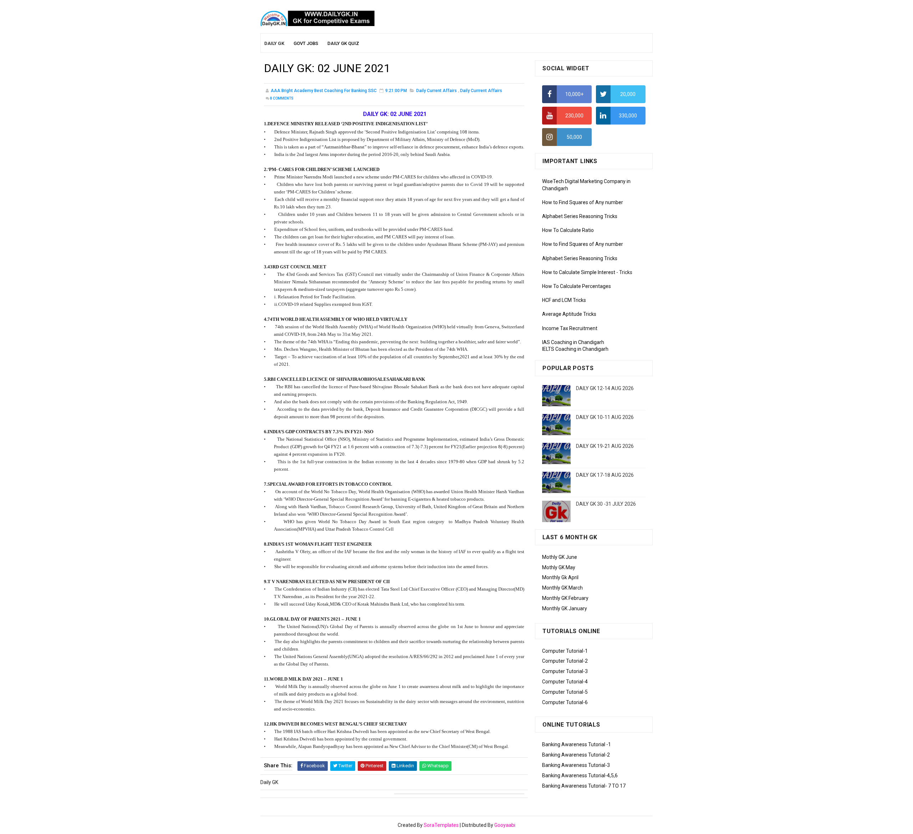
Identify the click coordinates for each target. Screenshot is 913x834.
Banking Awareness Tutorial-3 (576, 765)
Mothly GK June (559, 557)
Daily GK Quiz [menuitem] (343, 43)
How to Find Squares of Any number (582, 202)
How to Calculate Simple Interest (578, 272)
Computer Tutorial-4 (565, 681)
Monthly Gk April (560, 577)
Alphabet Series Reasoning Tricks (579, 216)
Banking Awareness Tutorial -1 (576, 744)
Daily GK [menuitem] (274, 43)
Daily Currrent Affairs (481, 90)
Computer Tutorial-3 (565, 671)
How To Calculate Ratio (568, 230)
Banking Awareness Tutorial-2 (576, 755)
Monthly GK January (564, 608)
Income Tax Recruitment (569, 328)
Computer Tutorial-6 (565, 702)
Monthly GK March (562, 588)
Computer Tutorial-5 (565, 692)
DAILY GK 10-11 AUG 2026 (605, 417)
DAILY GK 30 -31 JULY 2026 (606, 504)
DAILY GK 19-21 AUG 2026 (605, 446)
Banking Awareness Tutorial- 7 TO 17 (584, 786)
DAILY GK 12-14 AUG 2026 (605, 388)
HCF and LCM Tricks (564, 300)
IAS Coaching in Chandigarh (573, 342)
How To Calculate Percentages (576, 286)
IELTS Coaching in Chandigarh (575, 349)
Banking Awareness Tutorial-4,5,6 (580, 775)
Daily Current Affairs (436, 90)
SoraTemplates (441, 825)
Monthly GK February (565, 598)
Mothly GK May (558, 567)
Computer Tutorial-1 (565, 651)
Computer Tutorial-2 (565, 661)
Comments (282, 98)
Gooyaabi (504, 825)
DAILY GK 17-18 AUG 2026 (605, 475)
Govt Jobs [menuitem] (306, 43)
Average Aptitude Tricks (569, 314)
